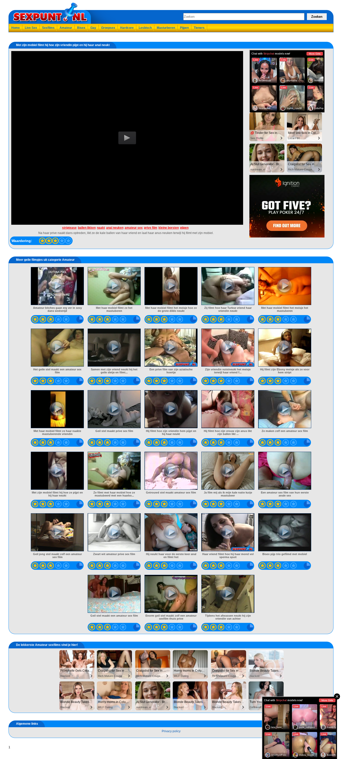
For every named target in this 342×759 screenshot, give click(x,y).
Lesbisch (145, 28)
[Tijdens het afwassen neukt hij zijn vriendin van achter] (228, 594)
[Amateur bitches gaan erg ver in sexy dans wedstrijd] (57, 286)
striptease (69, 227)
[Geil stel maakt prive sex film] (114, 409)
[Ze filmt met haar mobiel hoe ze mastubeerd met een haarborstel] (114, 470)
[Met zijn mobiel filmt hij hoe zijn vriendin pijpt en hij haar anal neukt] (42, 240)
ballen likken (87, 227)
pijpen (184, 227)
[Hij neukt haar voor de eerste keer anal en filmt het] (171, 532)
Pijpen (184, 28)
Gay (93, 28)
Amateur (66, 28)
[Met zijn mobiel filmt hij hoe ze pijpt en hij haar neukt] (57, 470)
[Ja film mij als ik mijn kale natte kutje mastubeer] (228, 470)
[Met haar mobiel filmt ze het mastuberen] (114, 286)
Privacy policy (171, 731)
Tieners (199, 28)
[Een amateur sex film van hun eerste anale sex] (284, 470)
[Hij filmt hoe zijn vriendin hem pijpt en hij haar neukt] (171, 409)
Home (15, 28)
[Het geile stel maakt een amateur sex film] (57, 347)
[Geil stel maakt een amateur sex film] (114, 594)
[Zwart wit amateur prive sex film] (114, 532)
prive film (150, 227)
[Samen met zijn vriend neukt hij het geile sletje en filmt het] (114, 347)
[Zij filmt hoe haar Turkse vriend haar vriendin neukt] (228, 286)
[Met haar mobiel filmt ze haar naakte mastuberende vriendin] (57, 409)
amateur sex (134, 227)
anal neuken (114, 227)
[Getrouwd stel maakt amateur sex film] (171, 470)
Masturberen (166, 28)
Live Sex (31, 28)
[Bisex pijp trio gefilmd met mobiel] (284, 532)
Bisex (81, 28)
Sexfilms (48, 28)
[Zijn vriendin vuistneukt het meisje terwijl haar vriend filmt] (228, 347)
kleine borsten (168, 227)
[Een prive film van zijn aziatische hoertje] (171, 347)
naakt (101, 227)
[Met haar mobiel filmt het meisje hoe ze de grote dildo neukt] (171, 286)
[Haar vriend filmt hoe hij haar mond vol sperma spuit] (228, 532)
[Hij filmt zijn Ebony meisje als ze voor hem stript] (284, 347)
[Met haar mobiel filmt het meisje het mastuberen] (284, 286)
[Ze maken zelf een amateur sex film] (284, 409)
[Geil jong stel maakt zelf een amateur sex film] (57, 532)
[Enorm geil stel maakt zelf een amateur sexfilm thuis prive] (171, 594)
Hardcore (127, 28)
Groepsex (108, 28)
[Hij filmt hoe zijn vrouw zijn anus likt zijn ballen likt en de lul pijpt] (228, 409)
